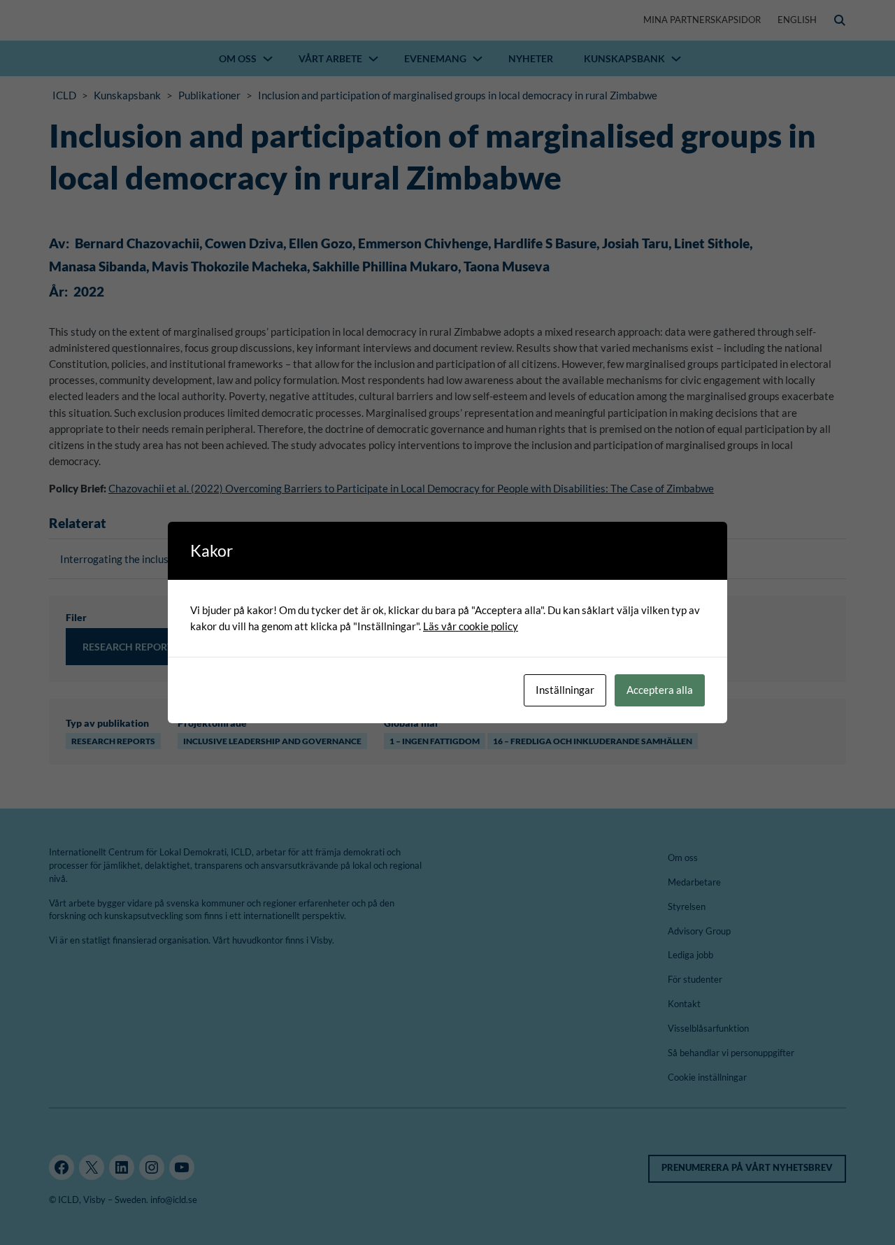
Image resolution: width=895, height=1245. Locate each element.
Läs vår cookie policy (470, 626)
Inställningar (565, 689)
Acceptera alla (659, 689)
